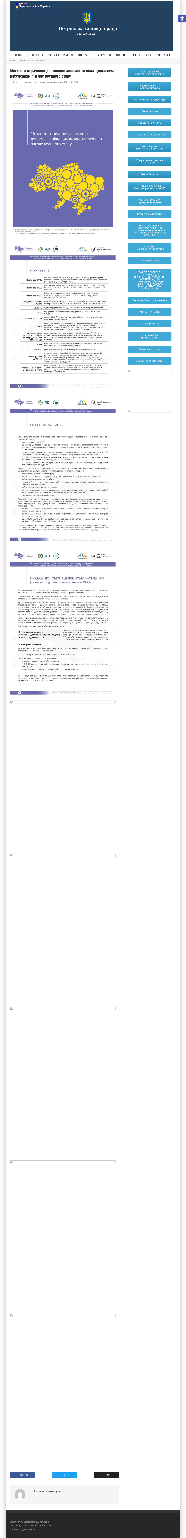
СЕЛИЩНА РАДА (142, 55)
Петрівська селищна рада (24, 82)
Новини (18, 55)
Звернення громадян (112, 55)
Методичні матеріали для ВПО (54, 82)
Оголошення (35, 55)
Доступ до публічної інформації (70, 55)
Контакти (164, 55)
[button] (182, 18)
